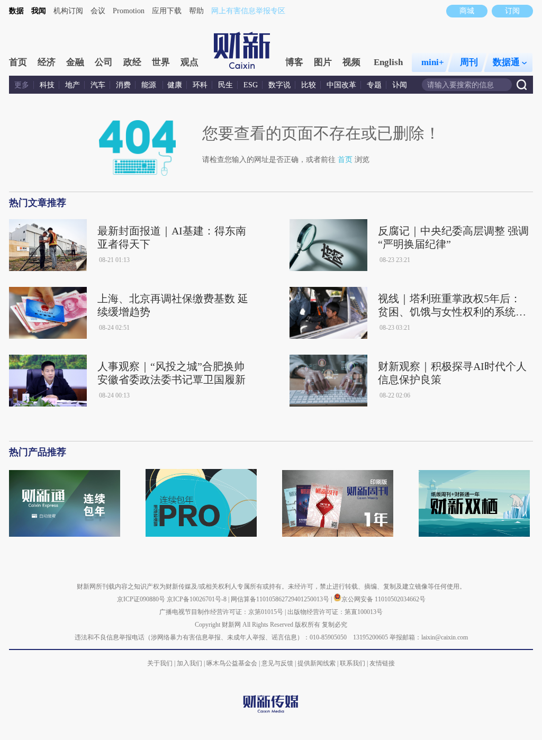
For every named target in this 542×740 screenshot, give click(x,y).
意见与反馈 (277, 663)
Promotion (128, 11)
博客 (294, 62)
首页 (18, 62)
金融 (75, 62)
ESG (250, 85)
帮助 (196, 11)
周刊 (469, 62)
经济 (47, 62)
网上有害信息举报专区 (248, 11)
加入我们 (189, 663)
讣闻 (399, 85)
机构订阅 (68, 11)
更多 (21, 85)
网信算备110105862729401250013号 (281, 599)
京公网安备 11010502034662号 (383, 599)
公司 (104, 62)
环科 (200, 85)
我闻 (38, 11)
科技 (47, 85)
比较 (308, 85)
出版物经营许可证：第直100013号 (335, 612)
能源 (149, 85)
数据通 (506, 62)
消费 (123, 85)
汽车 (98, 85)
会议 (98, 11)
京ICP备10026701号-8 (197, 599)
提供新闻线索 (316, 663)
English (388, 62)
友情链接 (382, 663)
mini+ (432, 62)
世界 (161, 62)
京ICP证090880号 (141, 599)
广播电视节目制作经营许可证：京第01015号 (221, 612)
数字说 (279, 85)
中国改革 (341, 85)
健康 (174, 85)
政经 (132, 62)
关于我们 (160, 663)
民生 (225, 85)
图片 (323, 62)
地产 (72, 85)
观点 (189, 62)
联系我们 (352, 663)
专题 (374, 85)
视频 (351, 62)
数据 (16, 11)
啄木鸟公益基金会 (232, 663)
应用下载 (167, 11)
